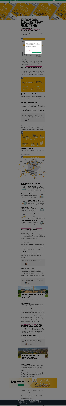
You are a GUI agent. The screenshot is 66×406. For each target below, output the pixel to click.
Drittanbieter (26, 51)
